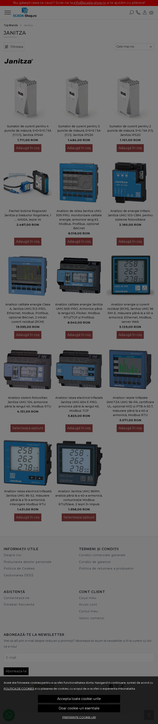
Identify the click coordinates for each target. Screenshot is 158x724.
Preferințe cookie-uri (79, 717)
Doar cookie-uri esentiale (79, 708)
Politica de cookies (19, 688)
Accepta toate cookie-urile (79, 699)
